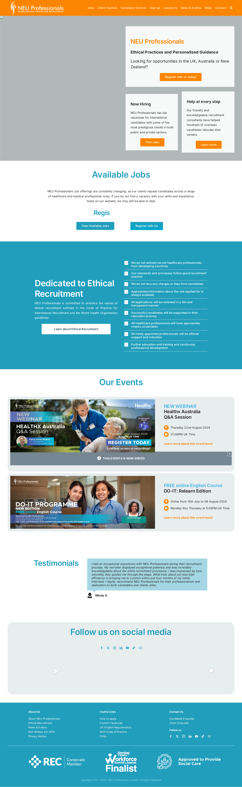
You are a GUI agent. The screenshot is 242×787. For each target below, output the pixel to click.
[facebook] (101, 647)
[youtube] (127, 647)
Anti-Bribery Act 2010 (41, 731)
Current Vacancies (111, 722)
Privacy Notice (37, 736)
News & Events (37, 727)
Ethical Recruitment (40, 722)
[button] (231, 8)
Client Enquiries (179, 722)
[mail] (140, 647)
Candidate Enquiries (182, 718)
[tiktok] (133, 647)
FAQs (103, 736)
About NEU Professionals (44, 718)
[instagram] (114, 647)
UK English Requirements (115, 727)
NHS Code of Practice (113, 731)
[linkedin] (121, 647)
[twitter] (108, 647)
